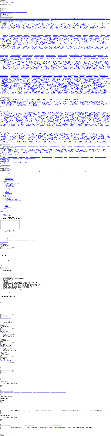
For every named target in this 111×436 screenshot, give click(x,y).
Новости (6, 205)
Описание (5, 250)
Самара (42, 392)
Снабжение (7, 189)
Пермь (12, 392)
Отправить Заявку (88, 427)
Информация (5, 201)
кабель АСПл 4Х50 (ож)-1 (5, 318)
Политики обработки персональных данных (61, 427)
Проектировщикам (9, 185)
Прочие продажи (8, 187)
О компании (5, 173)
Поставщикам (5, 188)
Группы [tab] (2, 15)
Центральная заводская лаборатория (12, 183)
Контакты (5, 181)
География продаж (8, 178)
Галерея (6, 206)
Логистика (7, 192)
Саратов (59, 392)
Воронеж (39, 392)
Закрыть (2, 400)
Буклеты (6, 204)
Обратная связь (3, 8)
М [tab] (6, 21)
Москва (1, 392)
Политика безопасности (10, 197)
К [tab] (4, 21)
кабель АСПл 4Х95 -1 (4, 303)
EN (2, 9)
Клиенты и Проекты (9, 179)
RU (1, 9)
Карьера (4, 195)
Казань (45, 392)
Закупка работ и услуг (9, 191)
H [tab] (4, 22)
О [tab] (9, 21)
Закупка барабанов (9, 194)
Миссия (6, 177)
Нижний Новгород (17, 392)
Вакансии (7, 196)
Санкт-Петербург (7, 392)
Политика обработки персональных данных (9, 378)
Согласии (72, 411)
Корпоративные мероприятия (11, 199)
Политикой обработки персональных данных (90, 411)
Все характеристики (4, 242)
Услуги (4, 182)
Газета (6, 202)
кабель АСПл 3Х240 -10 (5, 346)
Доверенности (8, 207)
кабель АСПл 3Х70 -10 (4, 332)
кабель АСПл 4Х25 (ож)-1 (5, 360)
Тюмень (64, 392)
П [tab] (11, 21)
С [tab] (14, 21)
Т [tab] (16, 21)
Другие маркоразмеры (7, 252)
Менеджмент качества (9, 180)
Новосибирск (29, 392)
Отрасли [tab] (9, 15)
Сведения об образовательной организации (13, 200)
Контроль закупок (8, 193)
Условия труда (8, 198)
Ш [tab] (19, 21)
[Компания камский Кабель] (8, 373)
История (6, 175)
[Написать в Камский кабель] (1, 3)
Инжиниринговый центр (10, 184)
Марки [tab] (6, 15)
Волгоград (49, 392)
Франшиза (5, 208)
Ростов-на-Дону (54, 392)
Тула (62, 392)
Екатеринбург (24, 392)
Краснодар (35, 392)
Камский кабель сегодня (10, 174)
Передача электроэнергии (10, 186)
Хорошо (2, 385)
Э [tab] (21, 21)
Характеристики (6, 251)
